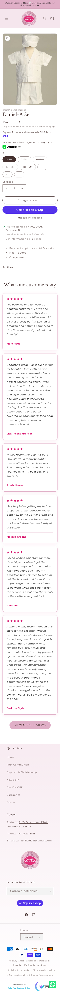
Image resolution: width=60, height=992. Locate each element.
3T (7, 174)
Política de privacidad (19, 970)
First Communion (18, 764)
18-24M (27, 166)
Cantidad (7, 181)
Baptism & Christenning (22, 772)
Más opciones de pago (30, 217)
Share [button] (10, 267)
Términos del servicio (44, 970)
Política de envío (17, 975)
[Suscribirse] (49, 891)
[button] (6, 18)
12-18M (12, 167)
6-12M (41, 160)
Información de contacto (41, 975)
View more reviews (30, 725)
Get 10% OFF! (15, 787)
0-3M (9, 159)
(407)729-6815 (26, 833)
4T (19, 174)
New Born (13, 779)
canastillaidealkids (27, 961)
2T (42, 166)
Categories (13, 794)
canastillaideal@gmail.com (34, 840)
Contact (12, 802)
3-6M (24, 159)
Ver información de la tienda (24, 238)
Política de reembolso (35, 965)
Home (10, 757)
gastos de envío (13, 127)
